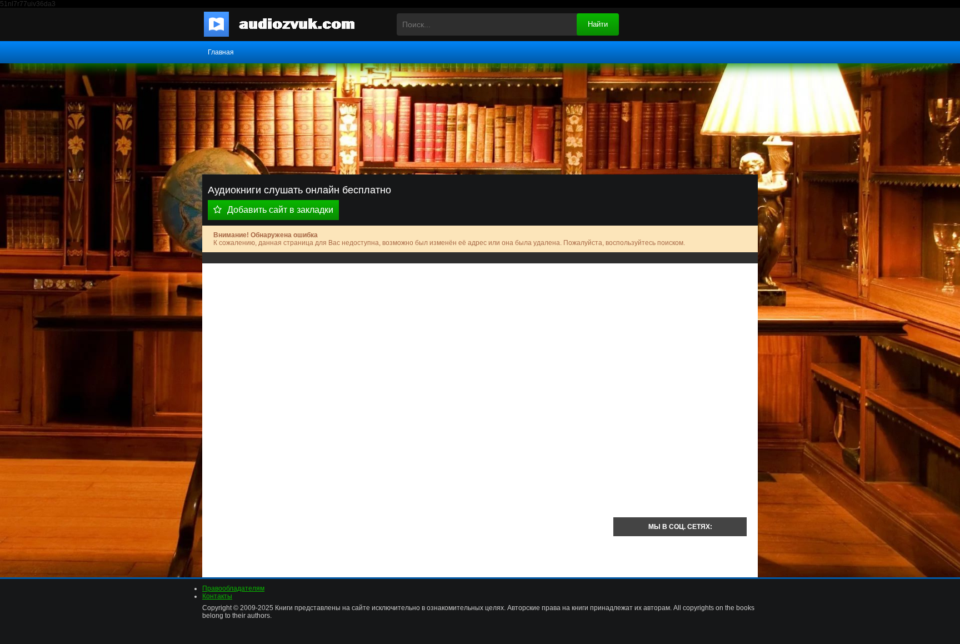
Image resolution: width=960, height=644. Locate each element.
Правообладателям (233, 588)
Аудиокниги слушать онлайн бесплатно (288, 24)
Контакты (217, 596)
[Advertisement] (407, 352)
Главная (221, 52)
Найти (598, 24)
